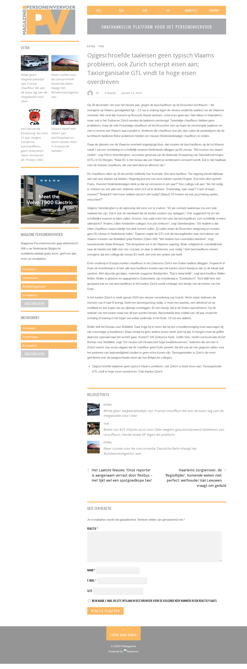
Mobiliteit (191, 10)
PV (97, 93)
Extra (91, 46)
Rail (121, 10)
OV (168, 10)
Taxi (98, 10)
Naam (91, 570)
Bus (145, 10)
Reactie (92, 528)
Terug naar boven (123, 635)
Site (89, 591)
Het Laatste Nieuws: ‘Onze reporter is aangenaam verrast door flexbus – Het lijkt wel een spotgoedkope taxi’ (119, 475)
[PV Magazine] (50, 34)
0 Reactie (110, 93)
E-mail (91, 580)
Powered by (116, 651)
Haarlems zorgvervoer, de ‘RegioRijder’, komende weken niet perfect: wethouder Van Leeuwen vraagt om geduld (195, 477)
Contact (214, 10)
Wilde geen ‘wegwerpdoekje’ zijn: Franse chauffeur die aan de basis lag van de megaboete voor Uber (34, 88)
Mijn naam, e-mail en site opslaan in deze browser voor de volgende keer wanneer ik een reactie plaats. (154, 600)
